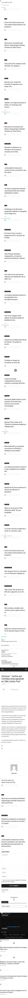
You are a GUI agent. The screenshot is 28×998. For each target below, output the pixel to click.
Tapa (4, 7)
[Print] (20, 756)
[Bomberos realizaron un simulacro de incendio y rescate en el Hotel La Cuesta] (15, 138)
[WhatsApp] (14, 756)
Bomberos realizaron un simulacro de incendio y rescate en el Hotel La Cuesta (13, 821)
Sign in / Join (6, 5)
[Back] (1, 638)
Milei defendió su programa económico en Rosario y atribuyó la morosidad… (14, 448)
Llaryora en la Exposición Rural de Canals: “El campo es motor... (13, 977)
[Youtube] (5, 636)
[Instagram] (2, 636)
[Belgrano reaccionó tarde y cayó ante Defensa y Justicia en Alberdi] (14, 957)
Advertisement (16, 934)
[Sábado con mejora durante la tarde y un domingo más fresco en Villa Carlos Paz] (15, 94)
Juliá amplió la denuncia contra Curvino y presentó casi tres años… (15, 170)
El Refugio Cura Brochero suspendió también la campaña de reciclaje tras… (15, 211)
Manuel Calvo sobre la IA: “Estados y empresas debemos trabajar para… (15, 424)
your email (4, 660)
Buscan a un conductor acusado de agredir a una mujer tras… (13, 84)
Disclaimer (5, 934)
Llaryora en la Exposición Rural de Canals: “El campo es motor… (15, 342)
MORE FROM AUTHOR (8, 782)
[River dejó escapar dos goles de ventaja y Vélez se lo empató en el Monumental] (14, 943)
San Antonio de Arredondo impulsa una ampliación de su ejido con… (14, 277)
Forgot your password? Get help (9, 653)
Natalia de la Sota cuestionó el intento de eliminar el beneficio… (15, 490)
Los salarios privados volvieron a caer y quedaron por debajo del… (15, 469)
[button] (2, 669)
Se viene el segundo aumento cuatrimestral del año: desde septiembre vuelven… (14, 191)
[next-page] (5, 110)
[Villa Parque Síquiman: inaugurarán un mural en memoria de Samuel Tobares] (15, 245)
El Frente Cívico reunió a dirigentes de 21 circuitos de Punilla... (13, 991)
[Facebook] (1, 636)
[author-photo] (14, 771)
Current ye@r (4, 889)
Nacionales (5, 431)
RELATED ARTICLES (7, 780)
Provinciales (6, 325)
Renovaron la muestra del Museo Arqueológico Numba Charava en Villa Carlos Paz (13, 801)
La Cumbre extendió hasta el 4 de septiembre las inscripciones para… (15, 297)
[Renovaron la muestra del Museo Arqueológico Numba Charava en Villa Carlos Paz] (15, 34)
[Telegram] (23, 756)
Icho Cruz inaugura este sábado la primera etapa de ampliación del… (14, 318)
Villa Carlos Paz (6, 112)
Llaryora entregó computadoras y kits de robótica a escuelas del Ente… (15, 381)
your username (5, 645)
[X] (4, 636)
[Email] (17, 756)
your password (5, 650)
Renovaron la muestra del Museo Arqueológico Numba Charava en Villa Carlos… (14, 45)
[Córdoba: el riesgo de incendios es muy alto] (15, 351)
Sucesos (6, 78)
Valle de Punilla (6, 218)
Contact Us (22, 934)
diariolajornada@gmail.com (13, 926)
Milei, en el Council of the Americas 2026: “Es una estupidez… (13, 510)
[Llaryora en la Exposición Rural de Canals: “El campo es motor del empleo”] (15, 331)
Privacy (10, 934)
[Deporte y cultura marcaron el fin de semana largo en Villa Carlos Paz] (15, 620)
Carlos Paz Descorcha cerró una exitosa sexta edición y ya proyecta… (14, 25)
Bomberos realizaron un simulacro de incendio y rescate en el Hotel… (12, 149)
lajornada (14, 773)
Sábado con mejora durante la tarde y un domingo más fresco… (15, 105)
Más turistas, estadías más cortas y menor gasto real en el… (14, 610)
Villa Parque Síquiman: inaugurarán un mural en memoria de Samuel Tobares (14, 256)
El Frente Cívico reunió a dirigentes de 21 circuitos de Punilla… (14, 235)
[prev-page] (4, 110)
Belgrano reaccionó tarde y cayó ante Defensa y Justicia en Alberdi (12, 962)
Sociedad (6, 99)
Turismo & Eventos (7, 536)
